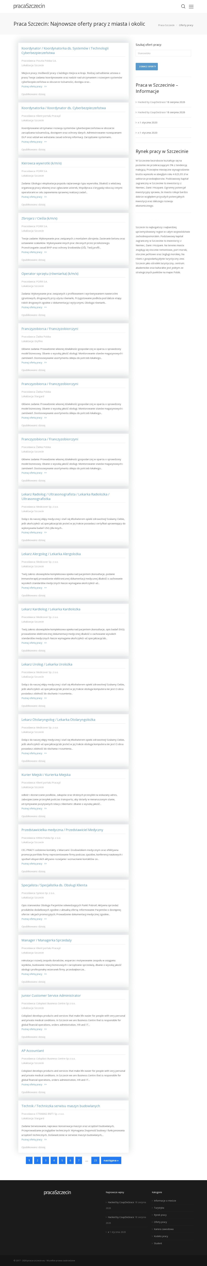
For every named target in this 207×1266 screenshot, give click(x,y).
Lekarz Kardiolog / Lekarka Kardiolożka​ (51, 609)
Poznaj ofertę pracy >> (34, 86)
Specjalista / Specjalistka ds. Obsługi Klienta (54, 885)
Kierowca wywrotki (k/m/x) (42, 163)
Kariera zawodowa (164, 1229)
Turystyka (159, 1207)
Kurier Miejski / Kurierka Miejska (46, 774)
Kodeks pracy (161, 1236)
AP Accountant (33, 1050)
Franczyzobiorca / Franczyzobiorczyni (50, 329)
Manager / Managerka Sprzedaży (47, 940)
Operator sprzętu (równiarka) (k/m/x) (50, 273)
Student (158, 1243)
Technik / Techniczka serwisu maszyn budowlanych (61, 1106)
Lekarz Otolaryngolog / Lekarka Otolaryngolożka (58, 719)
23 (95, 1160)
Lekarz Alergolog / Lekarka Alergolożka (51, 554)
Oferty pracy (160, 1221)
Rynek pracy (160, 1214)
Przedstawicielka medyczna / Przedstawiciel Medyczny (62, 830)
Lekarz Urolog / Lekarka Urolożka (47, 664)
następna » (111, 1160)
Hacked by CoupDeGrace (152, 102)
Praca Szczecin (166, 25)
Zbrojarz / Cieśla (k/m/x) (39, 218)
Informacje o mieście (165, 1200)
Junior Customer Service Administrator (51, 995)
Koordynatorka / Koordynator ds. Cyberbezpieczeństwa (64, 108)
